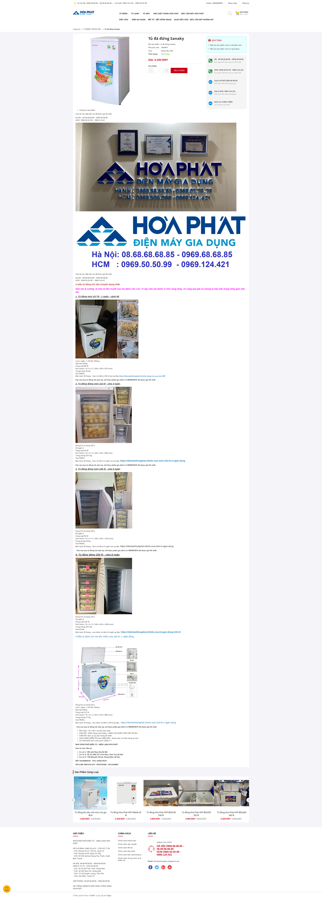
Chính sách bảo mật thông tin (130, 855)
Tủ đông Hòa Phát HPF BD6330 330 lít (161, 814)
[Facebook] (150, 867)
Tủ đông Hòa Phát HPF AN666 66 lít (125, 814)
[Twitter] (156, 867)
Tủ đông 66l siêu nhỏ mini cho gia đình (90, 814)
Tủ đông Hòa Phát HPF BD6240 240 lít (231, 814)
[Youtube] (169, 867)
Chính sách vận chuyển (127, 844)
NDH (93, 895)
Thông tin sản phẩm (87, 110)
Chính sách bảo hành (126, 851)
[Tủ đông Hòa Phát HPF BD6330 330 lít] (161, 793)
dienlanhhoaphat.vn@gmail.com (166, 861)
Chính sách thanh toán (127, 841)
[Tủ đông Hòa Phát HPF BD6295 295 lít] (196, 793)
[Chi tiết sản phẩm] (145, 798)
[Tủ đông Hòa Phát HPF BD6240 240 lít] (231, 793)
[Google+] (163, 867)
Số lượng (152, 66)
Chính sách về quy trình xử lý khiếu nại (129, 859)
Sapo (109, 895)
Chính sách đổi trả (125, 848)
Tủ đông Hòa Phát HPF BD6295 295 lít (196, 814)
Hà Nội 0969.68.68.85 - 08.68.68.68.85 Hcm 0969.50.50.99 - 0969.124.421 (170, 850)
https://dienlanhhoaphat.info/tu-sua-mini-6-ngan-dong (146, 546)
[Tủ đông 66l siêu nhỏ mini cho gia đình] (90, 793)
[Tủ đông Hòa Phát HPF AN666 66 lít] (125, 793)
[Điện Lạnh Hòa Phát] (83, 13)
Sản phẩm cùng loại (86, 772)
